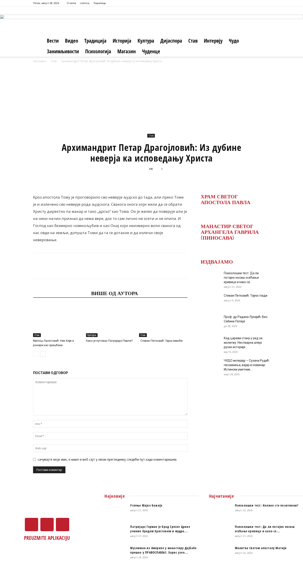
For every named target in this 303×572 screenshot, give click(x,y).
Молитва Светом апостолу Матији (261, 548)
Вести (53, 40)
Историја (122, 40)
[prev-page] (36, 354)
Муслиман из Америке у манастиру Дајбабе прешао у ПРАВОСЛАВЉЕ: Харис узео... (163, 550)
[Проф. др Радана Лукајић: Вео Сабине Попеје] (209, 322)
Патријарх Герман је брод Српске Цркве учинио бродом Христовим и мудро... (160, 529)
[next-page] (43, 354)
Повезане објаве (61, 292)
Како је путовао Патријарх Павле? (109, 340)
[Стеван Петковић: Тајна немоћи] (163, 320)
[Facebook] (252, 3)
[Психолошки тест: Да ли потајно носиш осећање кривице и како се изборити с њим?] (209, 278)
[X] (259, 3)
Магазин (126, 51)
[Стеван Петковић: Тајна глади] (209, 301)
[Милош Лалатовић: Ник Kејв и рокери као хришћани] (57, 320)
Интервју (213, 40)
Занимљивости (63, 51)
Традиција (95, 40)
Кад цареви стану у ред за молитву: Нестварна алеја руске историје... (243, 342)
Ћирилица (100, 3)
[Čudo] (151, 21)
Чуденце (151, 51)
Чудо (234, 40)
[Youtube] (266, 3)
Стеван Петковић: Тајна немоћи (161, 340)
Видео (71, 40)
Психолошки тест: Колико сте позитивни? (267, 505)
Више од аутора (114, 292)
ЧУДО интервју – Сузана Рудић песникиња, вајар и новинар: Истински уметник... (246, 365)
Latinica (84, 3)
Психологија (98, 51)
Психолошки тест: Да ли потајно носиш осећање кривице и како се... (241, 277)
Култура (146, 40)
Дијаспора (171, 40)
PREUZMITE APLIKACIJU (47, 538)
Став (193, 40)
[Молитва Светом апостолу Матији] (220, 553)
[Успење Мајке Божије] (115, 511)
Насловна (39, 61)
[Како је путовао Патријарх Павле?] (110, 320)
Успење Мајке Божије (146, 505)
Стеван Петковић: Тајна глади (245, 295)
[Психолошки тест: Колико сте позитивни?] (220, 511)
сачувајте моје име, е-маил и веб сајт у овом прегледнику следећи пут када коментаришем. (107, 459)
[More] (210, 178)
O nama (71, 3)
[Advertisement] (151, 97)
